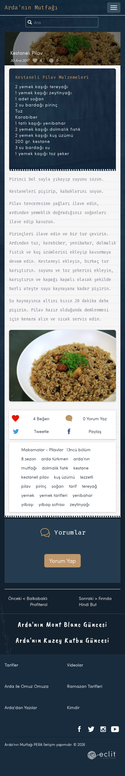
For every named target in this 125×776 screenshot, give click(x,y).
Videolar (75, 665)
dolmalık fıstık (55, 468)
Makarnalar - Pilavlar (42, 449)
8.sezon (28, 459)
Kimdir (73, 707)
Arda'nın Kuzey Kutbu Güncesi (63, 640)
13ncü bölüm (78, 449)
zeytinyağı (80, 504)
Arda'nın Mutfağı (31, 7)
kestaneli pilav (35, 477)
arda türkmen (54, 459)
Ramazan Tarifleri (84, 686)
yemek (27, 495)
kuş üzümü (64, 477)
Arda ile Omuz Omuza (27, 686)
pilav (26, 486)
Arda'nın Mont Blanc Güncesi (62, 624)
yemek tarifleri (53, 495)
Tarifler (11, 665)
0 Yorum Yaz (95, 418)
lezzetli (86, 477)
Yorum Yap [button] (62, 560)
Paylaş (95, 431)
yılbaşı (27, 504)
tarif (73, 486)
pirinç (41, 486)
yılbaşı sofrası (52, 504)
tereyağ (89, 486)
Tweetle (41, 431)
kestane (81, 468)
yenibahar (83, 495)
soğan (58, 486)
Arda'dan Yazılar (21, 707)
